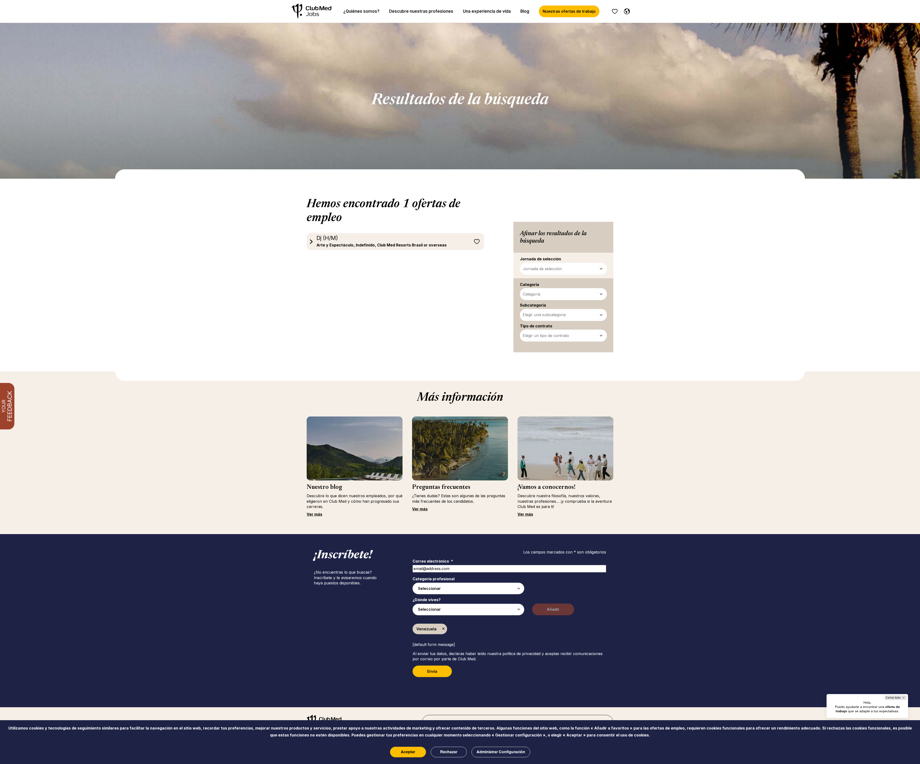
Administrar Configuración (501, 751)
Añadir (553, 609)
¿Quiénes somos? (361, 11)
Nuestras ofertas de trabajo (569, 11)
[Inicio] (311, 11)
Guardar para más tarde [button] (476, 241)
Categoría (531, 294)
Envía (432, 671)
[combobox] (468, 588)
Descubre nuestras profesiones (421, 11)
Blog (524, 11)
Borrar (443, 629)
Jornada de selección (542, 268)
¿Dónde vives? (427, 599)
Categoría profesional (433, 578)
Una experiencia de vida (487, 11)
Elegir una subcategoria (544, 314)
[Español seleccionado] (625, 10)
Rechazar (448, 751)
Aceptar (408, 751)
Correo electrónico (433, 561)
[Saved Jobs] (614, 11)
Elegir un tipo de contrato (546, 335)
